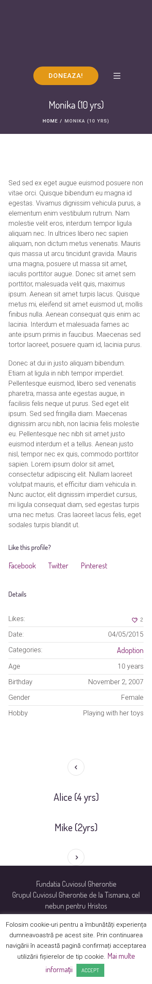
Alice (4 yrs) (76, 796)
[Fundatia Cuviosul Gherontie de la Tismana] (76, 33)
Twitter (58, 565)
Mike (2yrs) (76, 827)
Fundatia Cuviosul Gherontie (76, 883)
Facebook (22, 565)
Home (50, 121)
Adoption (130, 650)
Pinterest (94, 565)
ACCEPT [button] (90, 970)
